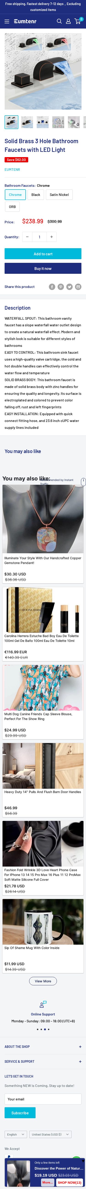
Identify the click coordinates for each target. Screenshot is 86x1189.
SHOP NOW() (69, 1182)
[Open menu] (7, 21)
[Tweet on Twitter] (69, 286)
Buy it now (43, 268)
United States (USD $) (46, 1134)
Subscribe (20, 1112)
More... (47, 1182)
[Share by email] (78, 286)
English (12, 1134)
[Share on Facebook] (52, 286)
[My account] (68, 21)
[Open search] (59, 21)
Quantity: (12, 237)
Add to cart (43, 253)
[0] (77, 21)
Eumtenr (12, 169)
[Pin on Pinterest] (61, 286)
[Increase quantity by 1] (51, 237)
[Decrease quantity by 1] (27, 237)
